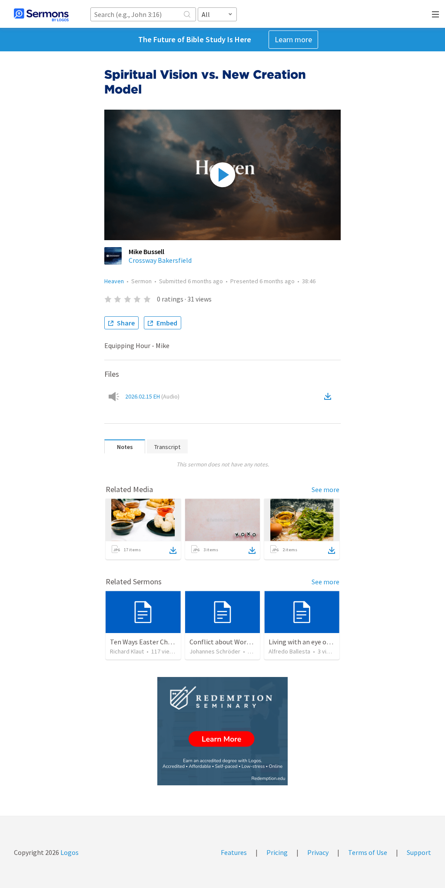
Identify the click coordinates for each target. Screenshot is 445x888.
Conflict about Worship (224, 641)
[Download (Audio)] (329, 396)
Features (234, 852)
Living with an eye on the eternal (317, 641)
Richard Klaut (127, 651)
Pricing (277, 852)
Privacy (318, 852)
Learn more (293, 39)
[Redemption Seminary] (222, 731)
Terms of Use (367, 852)
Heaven (114, 281)
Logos (69, 852)
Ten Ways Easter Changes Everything (164, 641)
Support (419, 852)
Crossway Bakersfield (160, 260)
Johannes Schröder (214, 651)
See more (325, 489)
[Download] (172, 550)
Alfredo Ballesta (289, 651)
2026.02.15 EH (152, 396)
